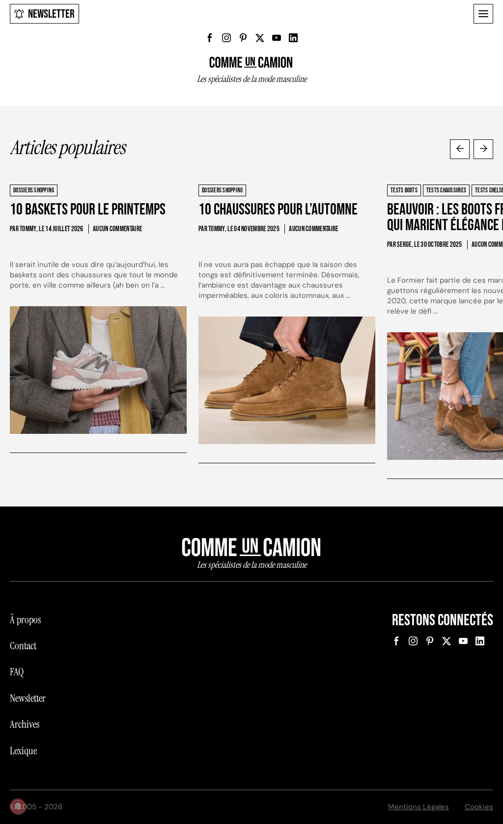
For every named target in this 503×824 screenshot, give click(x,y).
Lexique (23, 751)
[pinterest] (243, 37)
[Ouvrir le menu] (483, 14)
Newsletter (51, 14)
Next (483, 149)
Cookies (479, 807)
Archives (24, 724)
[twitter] (259, 37)
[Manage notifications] (18, 806)
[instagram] (226, 37)
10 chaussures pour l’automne (278, 209)
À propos (25, 620)
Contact (23, 646)
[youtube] (276, 37)
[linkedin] (293, 37)
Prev (460, 149)
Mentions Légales (418, 807)
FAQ (17, 672)
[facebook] (209, 37)
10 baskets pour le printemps (88, 209)
